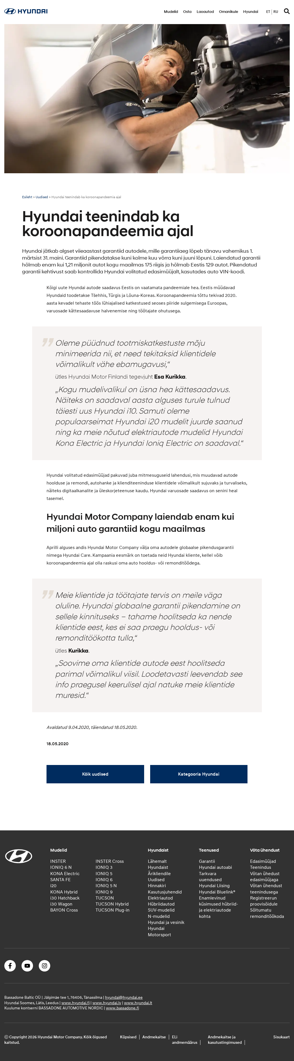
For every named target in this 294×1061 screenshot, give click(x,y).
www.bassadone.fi (122, 1008)
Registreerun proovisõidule (264, 901)
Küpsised (128, 1037)
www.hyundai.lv (106, 1002)
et (268, 11)
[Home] (25, 12)
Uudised (42, 197)
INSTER (58, 861)
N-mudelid (159, 916)
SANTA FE (60, 880)
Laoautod (205, 11)
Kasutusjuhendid (165, 892)
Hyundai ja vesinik (166, 922)
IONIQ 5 (104, 874)
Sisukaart (281, 1037)
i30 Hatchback (65, 898)
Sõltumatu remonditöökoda (267, 913)
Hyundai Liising (214, 886)
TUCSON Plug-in (112, 910)
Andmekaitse (154, 1037)
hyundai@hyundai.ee (124, 997)
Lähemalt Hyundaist (158, 864)
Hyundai (250, 11)
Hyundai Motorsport (159, 931)
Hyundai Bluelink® (217, 892)
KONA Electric (65, 874)
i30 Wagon (61, 904)
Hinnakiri (157, 886)
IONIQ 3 (104, 867)
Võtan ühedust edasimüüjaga (265, 877)
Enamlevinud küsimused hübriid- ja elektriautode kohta (218, 907)
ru (275, 11)
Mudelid (171, 11)
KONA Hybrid (64, 892)
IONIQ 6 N (61, 867)
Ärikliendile (159, 874)
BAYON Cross (64, 910)
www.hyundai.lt (138, 1002)
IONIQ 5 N (106, 886)
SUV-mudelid (161, 910)
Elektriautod (160, 898)
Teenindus (260, 867)
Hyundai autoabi (215, 867)
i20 (53, 886)
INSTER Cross (110, 861)
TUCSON (105, 898)
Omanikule (228, 11)
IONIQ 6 (104, 880)
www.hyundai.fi (75, 1002)
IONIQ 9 (104, 892)
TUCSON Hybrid (112, 904)
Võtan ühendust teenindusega (266, 889)
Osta (187, 11)
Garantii (207, 861)
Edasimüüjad (263, 861)
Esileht (27, 197)
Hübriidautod (161, 904)
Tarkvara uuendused (210, 877)
